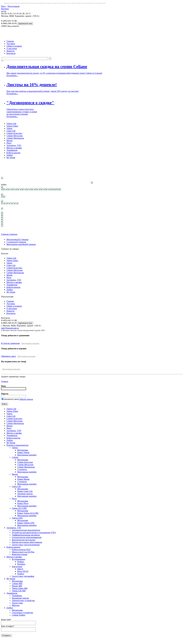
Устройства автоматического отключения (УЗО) (34, 532)
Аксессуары (17, 603)
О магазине (11, 48)
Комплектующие (19, 554)
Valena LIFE (17, 518)
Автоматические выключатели (26, 530)
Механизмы (17, 239)
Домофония (11, 150)
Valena (9, 128)
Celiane (15, 457)
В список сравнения (10, 343)
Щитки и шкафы (14, 148)
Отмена (4, 381)
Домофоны (17, 595)
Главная (10, 41)
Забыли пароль (26, 399)
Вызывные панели (20, 598)
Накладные (17, 566)
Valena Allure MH (19, 588)
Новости (10, 51)
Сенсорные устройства (22, 612)
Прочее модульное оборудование (27, 542)
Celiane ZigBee (18, 615)
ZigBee (9, 155)
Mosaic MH (17, 586)
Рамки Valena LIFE (25, 523)
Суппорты (16, 242)
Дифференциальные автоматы (26, 535)
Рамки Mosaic (23, 479)
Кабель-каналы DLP (21, 549)
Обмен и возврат (14, 46)
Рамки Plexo (22, 503)
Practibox (21, 564)
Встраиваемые (18, 559)
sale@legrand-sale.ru (10, 328)
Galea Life (10, 131)
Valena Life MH (19, 591)
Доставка (10, 43)
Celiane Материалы (15, 138)
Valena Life (11, 123)
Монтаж (15, 605)
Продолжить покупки (30, 343)
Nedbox (20, 561)
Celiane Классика (14, 133)
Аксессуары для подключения (25, 545)
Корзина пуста (5, 10)
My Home (10, 157)
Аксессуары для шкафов (23, 576)
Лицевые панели (25, 494)
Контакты (10, 53)
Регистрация (13, 6)
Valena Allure (12, 126)
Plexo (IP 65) (22, 571)
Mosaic (9, 140)
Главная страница (9, 234)
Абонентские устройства (23, 600)
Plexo (8, 143)
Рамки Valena (23, 452)
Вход (3, 6)
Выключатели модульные (23, 540)
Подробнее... (12, 75)
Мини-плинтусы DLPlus (23, 552)
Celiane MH (17, 583)
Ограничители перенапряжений (26, 537)
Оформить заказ (8, 356)
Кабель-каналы (13, 153)
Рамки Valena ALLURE (28, 513)
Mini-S (20, 569)
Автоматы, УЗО (13, 145)
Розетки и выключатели (17, 445)
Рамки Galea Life (25, 491)
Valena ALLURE (19, 508)
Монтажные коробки (21, 244)
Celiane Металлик (14, 136)
